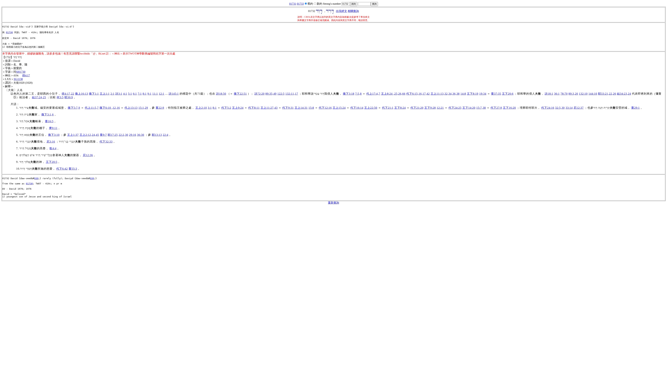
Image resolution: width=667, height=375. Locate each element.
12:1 (161, 93)
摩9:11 (53, 128)
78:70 (564, 93)
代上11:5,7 (92, 107)
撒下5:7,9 (74, 107)
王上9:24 (238, 107)
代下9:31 (288, 107)
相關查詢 (353, 11)
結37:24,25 (39, 97)
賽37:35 (496, 93)
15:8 (311, 107)
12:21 (440, 107)
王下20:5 (51, 161)
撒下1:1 (94, 93)
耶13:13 (157, 134)
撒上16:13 (81, 93)
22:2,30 (123, 134)
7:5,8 (358, 93)
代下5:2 (226, 107)
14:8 (463, 93)
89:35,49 (271, 93)
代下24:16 (547, 107)
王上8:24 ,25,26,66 (393, 93)
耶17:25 (113, 134)
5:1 (130, 93)
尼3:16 (51, 141)
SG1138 (18, 79)
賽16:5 (49, 121)
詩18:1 (549, 93)
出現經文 (341, 11)
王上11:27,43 (269, 107)
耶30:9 (68, 97)
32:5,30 (560, 107)
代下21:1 (387, 107)
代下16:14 (356, 107)
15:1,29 (143, 107)
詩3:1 (118, 93)
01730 (9, 32)
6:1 (135, 93)
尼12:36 (88, 155)
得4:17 (26, 75)
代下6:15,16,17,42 (418, 93)
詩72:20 (259, 93)
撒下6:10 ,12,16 (110, 107)
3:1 (210, 107)
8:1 (145, 93)
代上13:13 (131, 107)
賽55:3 (73, 168)
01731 (292, 3)
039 (36, 178)
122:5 (281, 93)
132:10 (583, 93)
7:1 (140, 93)
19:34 (482, 93)
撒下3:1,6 (47, 114)
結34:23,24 (624, 93)
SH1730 (20, 71)
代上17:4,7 (373, 93)
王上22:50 (370, 107)
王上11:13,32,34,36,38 (445, 93)
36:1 (557, 93)
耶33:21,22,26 (607, 93)
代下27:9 (496, 107)
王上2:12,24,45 (89, 134)
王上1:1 (105, 93)
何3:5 (60, 97)
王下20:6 (507, 93)
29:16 (132, 134)
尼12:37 (579, 107)
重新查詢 (333, 202)
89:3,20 (573, 93)
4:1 (125, 93)
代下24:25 (455, 107)
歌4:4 (53, 148)
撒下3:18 (348, 93)
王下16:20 (509, 107)
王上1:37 (73, 134)
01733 (300, 3)
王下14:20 (468, 107)
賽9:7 (103, 134)
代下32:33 (106, 141)
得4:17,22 (68, 93)
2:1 (112, 93)
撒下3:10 (54, 134)
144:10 (592, 93)
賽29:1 (635, 107)
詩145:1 (174, 93)
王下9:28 (430, 107)
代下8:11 (254, 107)
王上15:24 (339, 107)
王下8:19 (472, 93)
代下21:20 (416, 107)
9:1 (149, 93)
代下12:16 (325, 107)
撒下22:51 (240, 93)
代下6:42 (62, 168)
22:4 (165, 134)
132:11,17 (291, 93)
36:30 (140, 134)
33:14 (569, 107)
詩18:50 (221, 93)
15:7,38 (481, 107)
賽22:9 (160, 107)
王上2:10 (201, 107)
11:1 (155, 93)
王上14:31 (301, 107)
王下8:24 (400, 107)
